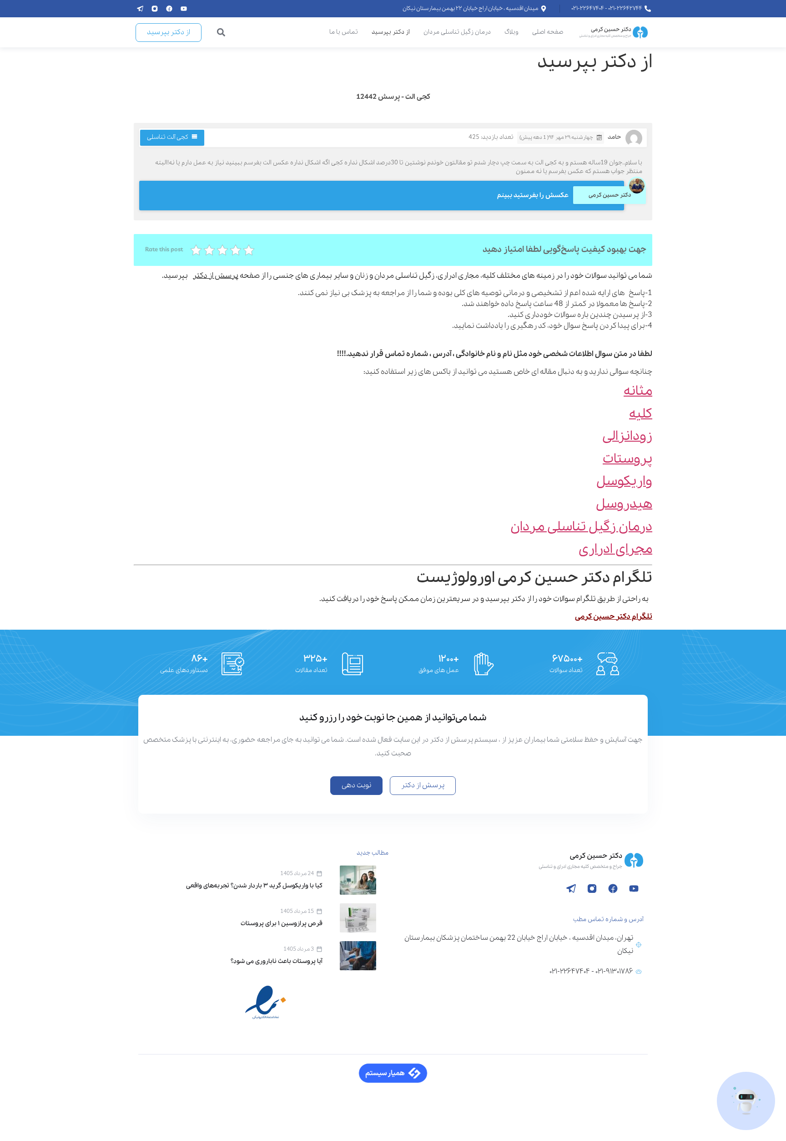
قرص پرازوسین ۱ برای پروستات (281, 923)
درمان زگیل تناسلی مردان (457, 32)
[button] (221, 32)
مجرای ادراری (615, 549)
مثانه (638, 391)
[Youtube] (183, 8)
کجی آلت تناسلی (167, 137)
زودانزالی (627, 436)
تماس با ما (343, 32)
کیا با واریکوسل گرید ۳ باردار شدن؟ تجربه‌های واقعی (254, 885)
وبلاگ (511, 32)
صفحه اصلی (547, 32)
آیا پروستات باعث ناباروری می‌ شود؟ (276, 961)
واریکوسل (624, 481)
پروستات (627, 459)
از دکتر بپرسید (391, 32)
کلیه (640, 414)
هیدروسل (624, 504)
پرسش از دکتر (215, 275)
